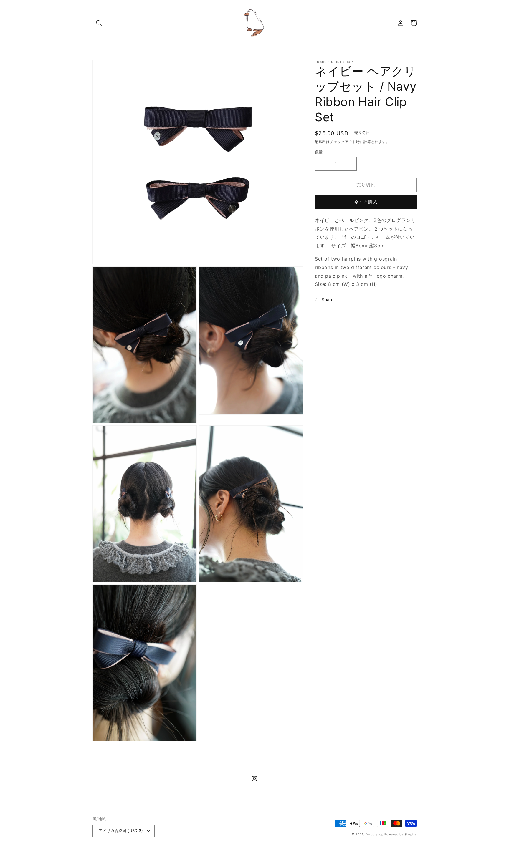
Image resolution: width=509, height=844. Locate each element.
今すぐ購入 (366, 202)
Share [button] (328, 299)
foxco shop (375, 834)
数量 (319, 152)
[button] (98, 22)
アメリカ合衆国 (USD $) (121, 830)
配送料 (320, 142)
